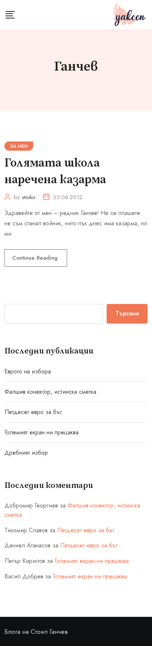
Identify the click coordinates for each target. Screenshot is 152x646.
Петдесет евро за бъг (33, 412)
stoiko (28, 197)
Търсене (127, 313)
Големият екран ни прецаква (41, 432)
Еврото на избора (27, 371)
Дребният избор (26, 452)
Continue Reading (35, 258)
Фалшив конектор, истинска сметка (50, 391)
